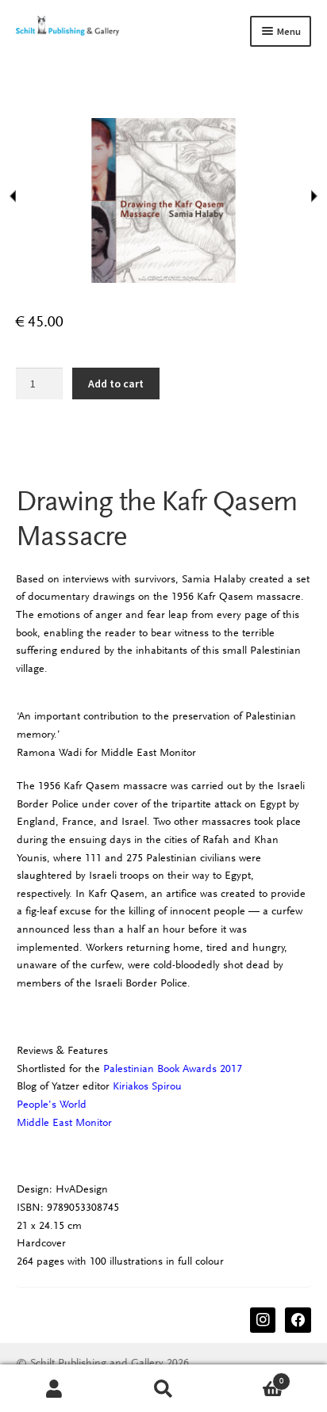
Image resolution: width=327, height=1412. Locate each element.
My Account (54, 1388)
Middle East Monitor (64, 1122)
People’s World (52, 1104)
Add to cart (116, 383)
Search (163, 1388)
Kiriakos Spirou (147, 1086)
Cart (251, 1377)
